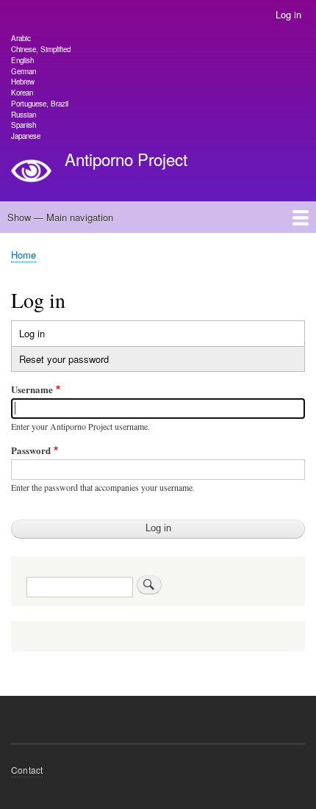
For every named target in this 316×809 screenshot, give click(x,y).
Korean (22, 92)
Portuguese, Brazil (39, 103)
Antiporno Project (126, 158)
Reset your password (64, 359)
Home (23, 255)
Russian (23, 114)
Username (32, 389)
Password (31, 450)
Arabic (21, 38)
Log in (288, 14)
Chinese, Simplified (41, 49)
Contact (27, 769)
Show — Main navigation (60, 217)
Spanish (23, 125)
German (23, 71)
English (22, 60)
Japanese (25, 136)
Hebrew (23, 81)
